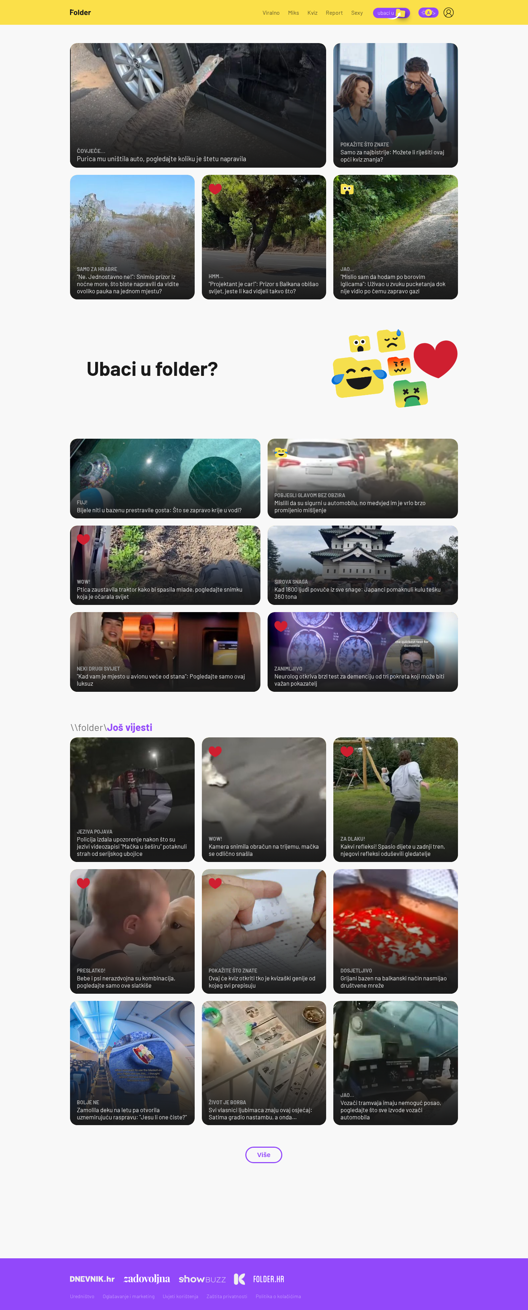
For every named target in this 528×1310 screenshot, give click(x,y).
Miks (293, 12)
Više (263, 1155)
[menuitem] (450, 12)
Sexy (357, 12)
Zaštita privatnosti (227, 1296)
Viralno (271, 12)
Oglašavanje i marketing (128, 1296)
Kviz (312, 12)
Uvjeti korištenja (180, 1296)
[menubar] (450, 12)
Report (334, 12)
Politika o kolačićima (278, 1296)
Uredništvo (82, 1296)
